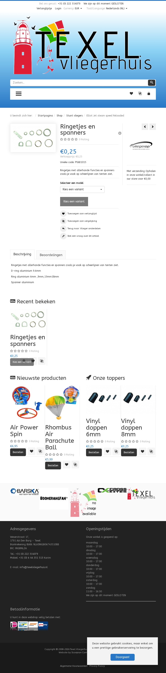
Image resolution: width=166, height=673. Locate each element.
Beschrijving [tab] (22, 254)
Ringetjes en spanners (27, 340)
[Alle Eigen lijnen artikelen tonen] (141, 493)
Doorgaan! (122, 657)
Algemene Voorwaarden (73, 666)
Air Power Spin (24, 431)
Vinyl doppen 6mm (96, 427)
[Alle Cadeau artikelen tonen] (83, 502)
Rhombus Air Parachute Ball (59, 437)
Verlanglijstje (44, 8)
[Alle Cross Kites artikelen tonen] (112, 490)
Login (58, 8)
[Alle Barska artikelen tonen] (24, 491)
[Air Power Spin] (27, 402)
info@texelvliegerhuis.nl (34, 567)
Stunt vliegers (74, 115)
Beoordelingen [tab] (51, 255)
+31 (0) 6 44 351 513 (31, 557)
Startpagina (45, 115)
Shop (60, 115)
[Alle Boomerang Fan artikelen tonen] (53, 498)
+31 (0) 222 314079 (69, 3)
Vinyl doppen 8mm (131, 427)
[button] (119, 133)
